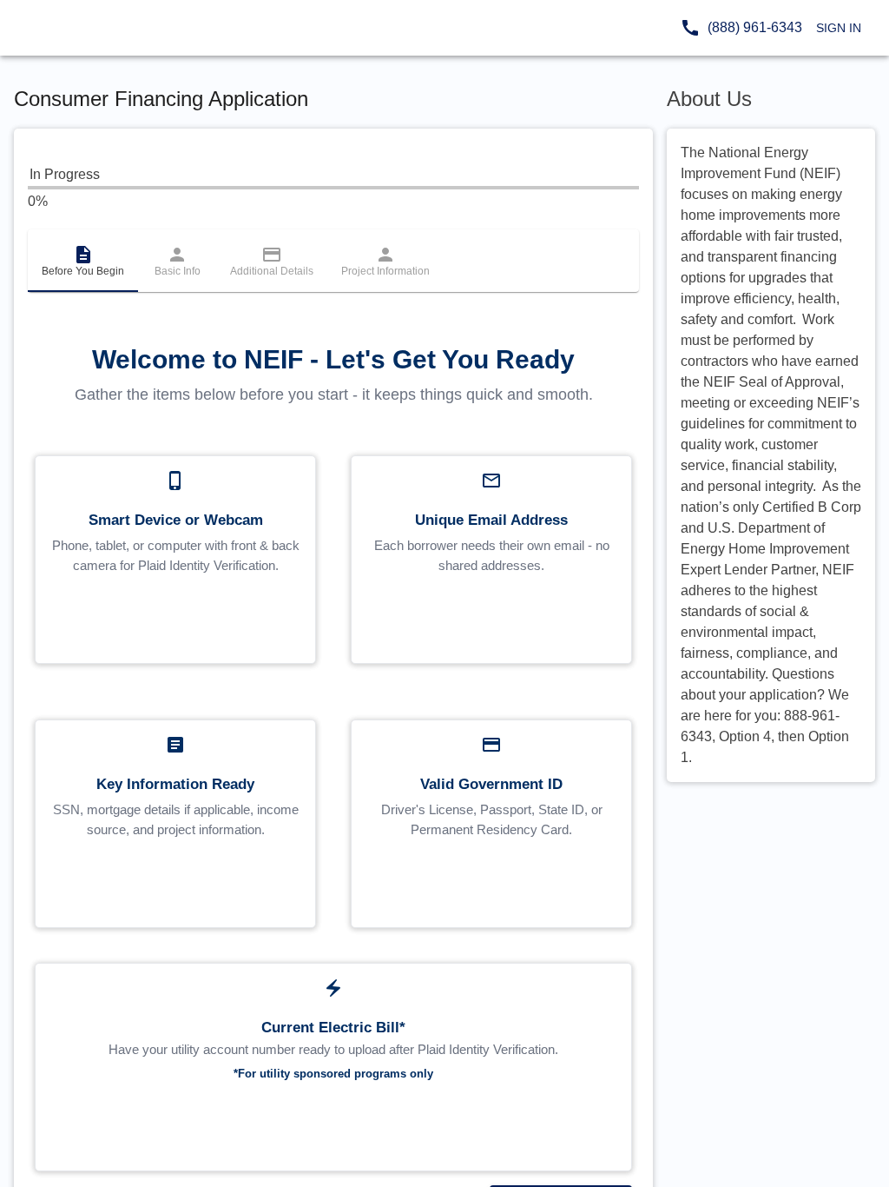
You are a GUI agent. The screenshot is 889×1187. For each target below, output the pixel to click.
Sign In (838, 28)
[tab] (83, 260)
